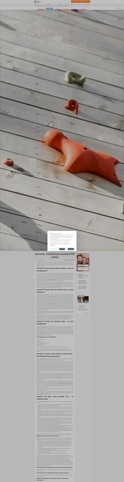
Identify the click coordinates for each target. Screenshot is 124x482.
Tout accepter (71, 249)
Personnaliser (53, 249)
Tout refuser (62, 249)
